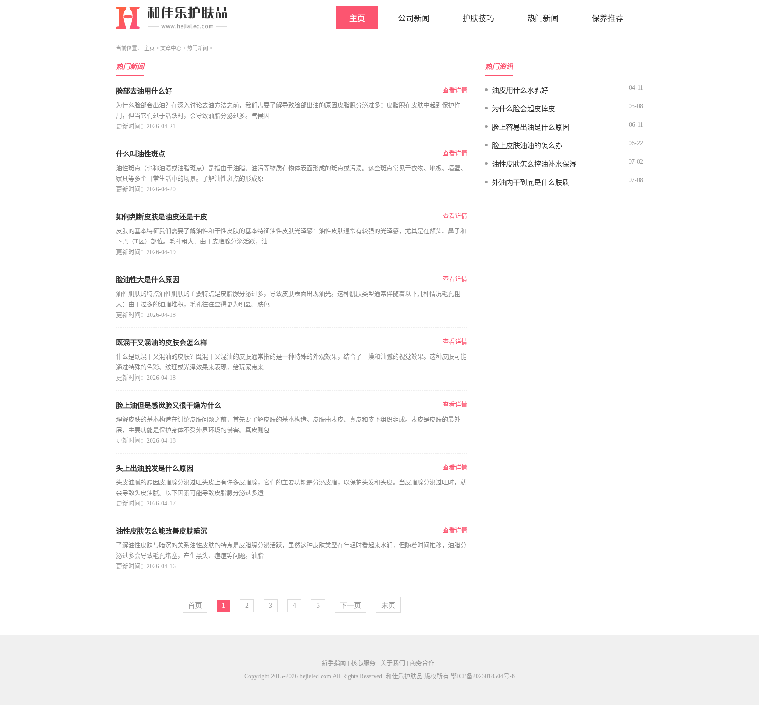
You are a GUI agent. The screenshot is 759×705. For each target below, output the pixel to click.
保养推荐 (607, 18)
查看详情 (455, 90)
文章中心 (170, 48)
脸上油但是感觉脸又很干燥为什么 (168, 405)
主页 (357, 18)
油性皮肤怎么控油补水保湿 (534, 164)
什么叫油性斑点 (140, 154)
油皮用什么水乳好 (520, 90)
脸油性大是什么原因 (147, 279)
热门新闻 (543, 18)
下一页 (350, 605)
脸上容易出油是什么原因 (530, 127)
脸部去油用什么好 (144, 91)
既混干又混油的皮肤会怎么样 (161, 342)
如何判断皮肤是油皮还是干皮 (161, 217)
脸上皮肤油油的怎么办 (527, 145)
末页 (388, 605)
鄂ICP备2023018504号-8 (483, 676)
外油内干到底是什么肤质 (530, 182)
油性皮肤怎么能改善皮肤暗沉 (161, 531)
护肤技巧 (478, 18)
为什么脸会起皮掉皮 (523, 109)
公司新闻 (414, 18)
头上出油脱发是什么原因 (154, 468)
